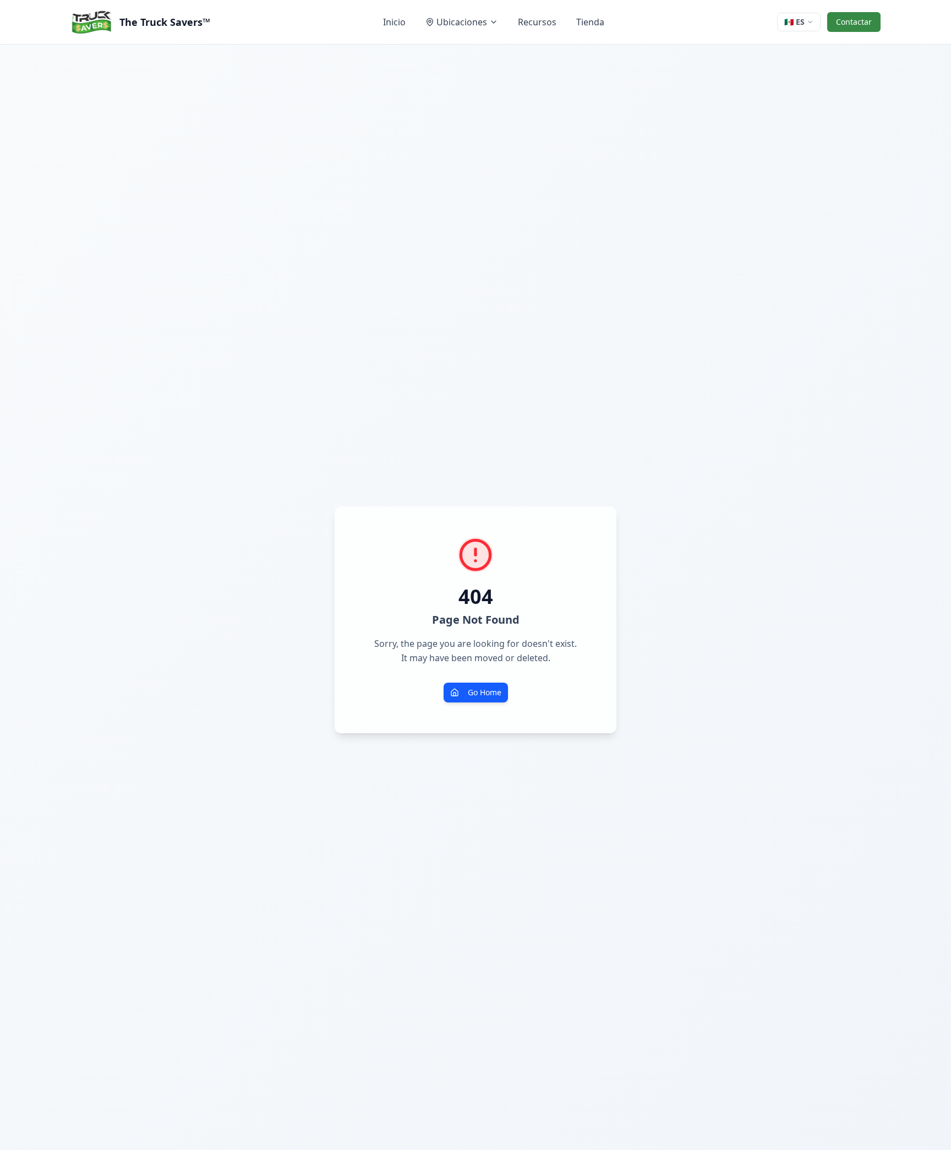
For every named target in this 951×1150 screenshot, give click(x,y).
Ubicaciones (461, 22)
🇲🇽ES (794, 22)
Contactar (854, 22)
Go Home (484, 692)
